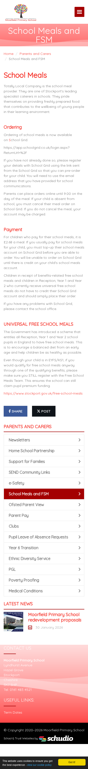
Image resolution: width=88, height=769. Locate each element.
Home (8, 53)
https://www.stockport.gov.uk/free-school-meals (43, 393)
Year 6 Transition (23, 547)
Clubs (14, 526)
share (16, 411)
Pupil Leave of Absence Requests (38, 536)
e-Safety (16, 483)
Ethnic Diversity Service (29, 558)
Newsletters (19, 439)
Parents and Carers (35, 53)
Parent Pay (19, 515)
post (45, 411)
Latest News (18, 604)
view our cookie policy (39, 765)
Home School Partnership (32, 450)
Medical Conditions (26, 590)
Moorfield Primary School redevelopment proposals (54, 617)
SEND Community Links (29, 472)
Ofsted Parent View (26, 504)
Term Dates (13, 712)
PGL (12, 569)
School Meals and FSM (29, 493)
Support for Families (27, 461)
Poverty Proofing (24, 580)
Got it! (71, 762)
